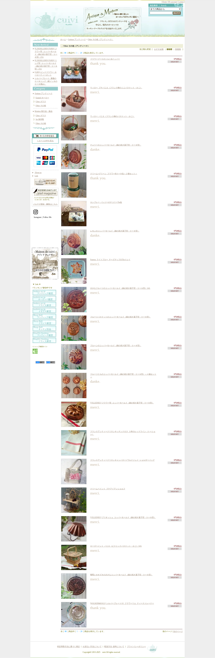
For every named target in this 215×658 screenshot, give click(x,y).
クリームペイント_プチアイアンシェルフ (107, 489)
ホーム (63, 39)
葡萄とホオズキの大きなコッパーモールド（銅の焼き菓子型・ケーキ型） (121, 575)
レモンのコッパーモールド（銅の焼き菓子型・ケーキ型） (114, 231)
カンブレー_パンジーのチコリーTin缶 (106, 202)
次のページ (178, 631)
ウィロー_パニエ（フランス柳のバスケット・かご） (112, 116)
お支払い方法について (92, 646)
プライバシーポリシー (136, 646)
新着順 (178, 49)
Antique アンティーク (43, 93)
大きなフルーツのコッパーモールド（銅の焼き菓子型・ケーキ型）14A (120, 288)
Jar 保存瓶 (40, 119)
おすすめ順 (159, 49)
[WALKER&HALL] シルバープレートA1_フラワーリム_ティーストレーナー (122, 603)
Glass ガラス (41, 101)
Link (36, 176)
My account (172, 2)
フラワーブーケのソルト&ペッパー (105, 59)
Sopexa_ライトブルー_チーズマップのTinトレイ (110, 259)
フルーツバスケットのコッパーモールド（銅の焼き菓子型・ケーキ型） (120, 317)
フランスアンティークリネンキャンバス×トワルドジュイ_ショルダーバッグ (122, 460)
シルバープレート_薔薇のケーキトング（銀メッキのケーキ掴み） (46, 81)
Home (164, 2)
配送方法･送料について (114, 646)
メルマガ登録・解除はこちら (45, 204)
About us (38, 172)
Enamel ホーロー (42, 98)
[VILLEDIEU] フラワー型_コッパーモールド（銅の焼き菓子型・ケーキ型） (122, 403)
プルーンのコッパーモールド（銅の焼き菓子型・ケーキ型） (115, 345)
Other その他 (41, 106)
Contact (181, 2)
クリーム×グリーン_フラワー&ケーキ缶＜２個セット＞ (113, 174)
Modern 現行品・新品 (43, 111)
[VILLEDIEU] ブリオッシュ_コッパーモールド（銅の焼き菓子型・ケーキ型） (123, 517)
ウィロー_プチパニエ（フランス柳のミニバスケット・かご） (116, 88)
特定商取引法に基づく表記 (68, 646)
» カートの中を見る (45, 141)
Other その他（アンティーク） (100, 39)
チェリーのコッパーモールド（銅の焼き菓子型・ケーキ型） (115, 145)
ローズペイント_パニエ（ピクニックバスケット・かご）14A (116, 546)
